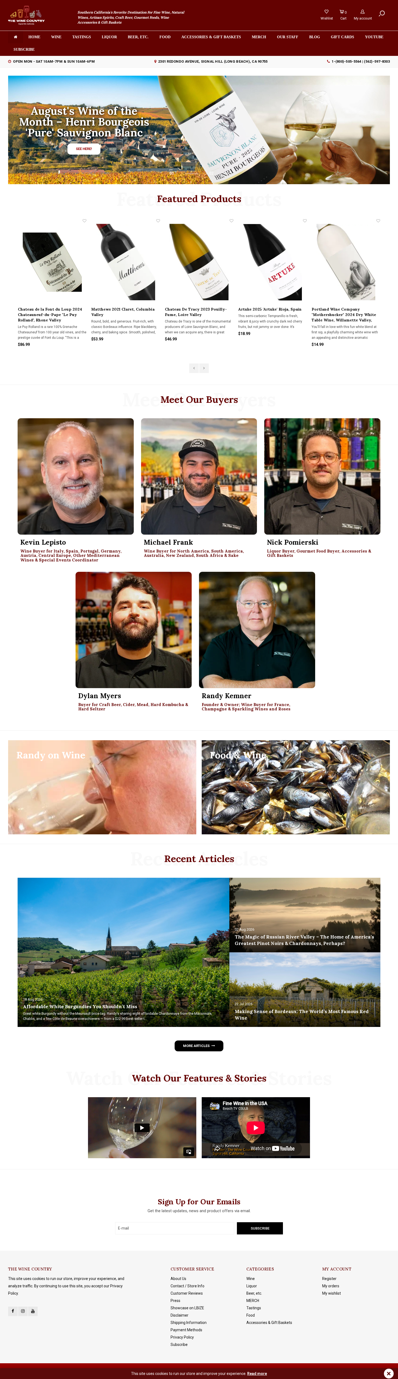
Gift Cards (342, 37)
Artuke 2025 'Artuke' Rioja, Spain (196, 309)
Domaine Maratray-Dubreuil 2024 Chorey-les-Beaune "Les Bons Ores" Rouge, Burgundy (345, 315)
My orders (330, 1286)
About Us (178, 1278)
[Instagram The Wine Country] (23, 1311)
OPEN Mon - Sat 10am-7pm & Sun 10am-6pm (54, 61)
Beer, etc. (138, 37)
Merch (259, 37)
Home (34, 37)
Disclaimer (179, 1315)
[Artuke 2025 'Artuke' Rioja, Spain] (199, 262)
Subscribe (179, 1344)
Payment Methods (186, 1330)
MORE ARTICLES (196, 1046)
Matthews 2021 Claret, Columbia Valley (49, 312)
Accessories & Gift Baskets (211, 37)
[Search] (382, 13)
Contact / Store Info (187, 1286)
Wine (56, 37)
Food (165, 37)
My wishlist (331, 1293)
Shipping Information (189, 1322)
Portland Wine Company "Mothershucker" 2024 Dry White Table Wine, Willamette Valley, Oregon (270, 315)
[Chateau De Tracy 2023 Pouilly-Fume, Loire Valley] (126, 262)
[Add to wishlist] (85, 221)
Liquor (109, 37)
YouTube (374, 37)
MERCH (252, 1300)
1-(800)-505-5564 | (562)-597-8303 (361, 61)
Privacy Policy (182, 1337)
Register (329, 1278)
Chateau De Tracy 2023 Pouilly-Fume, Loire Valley (123, 312)
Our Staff (287, 37)
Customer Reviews (187, 1293)
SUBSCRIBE (24, 49)
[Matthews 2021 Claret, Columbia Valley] (52, 262)
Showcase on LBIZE (187, 1308)
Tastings (81, 37)
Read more (257, 1373)
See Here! (84, 149)
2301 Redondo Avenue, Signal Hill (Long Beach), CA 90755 (212, 61)
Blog (314, 37)
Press (175, 1300)
